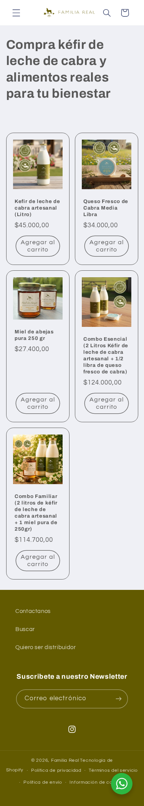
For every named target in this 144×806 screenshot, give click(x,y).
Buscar (25, 629)
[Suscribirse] (118, 698)
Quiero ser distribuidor (45, 647)
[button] (16, 13)
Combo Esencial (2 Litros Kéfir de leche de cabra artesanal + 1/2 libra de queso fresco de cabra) (105, 355)
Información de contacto (99, 782)
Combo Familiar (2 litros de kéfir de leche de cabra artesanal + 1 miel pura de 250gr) (36, 512)
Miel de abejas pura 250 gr (34, 335)
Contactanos (33, 611)
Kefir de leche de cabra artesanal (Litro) (37, 207)
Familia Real (65, 760)
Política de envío (42, 782)
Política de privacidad (56, 770)
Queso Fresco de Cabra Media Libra (105, 207)
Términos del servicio (113, 770)
